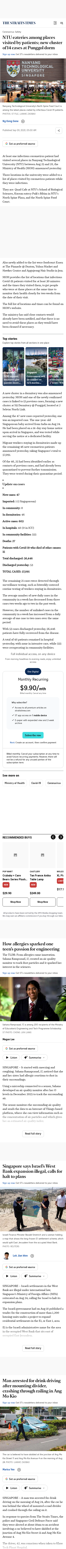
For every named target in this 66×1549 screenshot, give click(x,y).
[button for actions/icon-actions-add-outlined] (23, 121)
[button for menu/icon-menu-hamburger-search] (61, 22)
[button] (55, 23)
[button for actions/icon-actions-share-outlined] (58, 130)
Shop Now (15, 902)
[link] (19, 23)
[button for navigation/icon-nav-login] (55, 23)
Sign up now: (9, 54)
